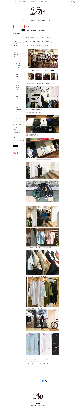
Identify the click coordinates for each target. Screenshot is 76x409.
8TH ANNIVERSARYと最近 (35, 30)
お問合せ (15, 129)
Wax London (17, 107)
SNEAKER (16, 52)
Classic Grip (17, 67)
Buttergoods (17, 65)
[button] (33, 20)
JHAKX (16, 89)
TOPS (15, 41)
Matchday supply (17, 109)
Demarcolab (17, 69)
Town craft (16, 102)
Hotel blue (16, 80)
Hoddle (16, 83)
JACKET (15, 43)
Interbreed (16, 87)
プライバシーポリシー (18, 130)
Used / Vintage (17, 118)
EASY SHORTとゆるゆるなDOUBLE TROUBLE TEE (39, 247)
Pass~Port (16, 85)
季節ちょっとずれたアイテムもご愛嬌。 (32, 135)
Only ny (16, 91)
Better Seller (16, 54)
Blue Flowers (17, 63)
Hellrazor (16, 78)
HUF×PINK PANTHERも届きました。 (32, 355)
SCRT (16, 98)
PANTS (15, 45)
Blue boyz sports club (18, 61)
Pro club (16, 120)
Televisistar (16, 113)
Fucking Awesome (18, 72)
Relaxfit (16, 111)
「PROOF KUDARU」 (41, 109)
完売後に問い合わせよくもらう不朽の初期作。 (43, 159)
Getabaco (16, 76)
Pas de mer (17, 96)
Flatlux (16, 74)
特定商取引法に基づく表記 (18, 132)
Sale (15, 56)
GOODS (15, 50)
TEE (15, 39)
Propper (16, 100)
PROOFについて (17, 127)
